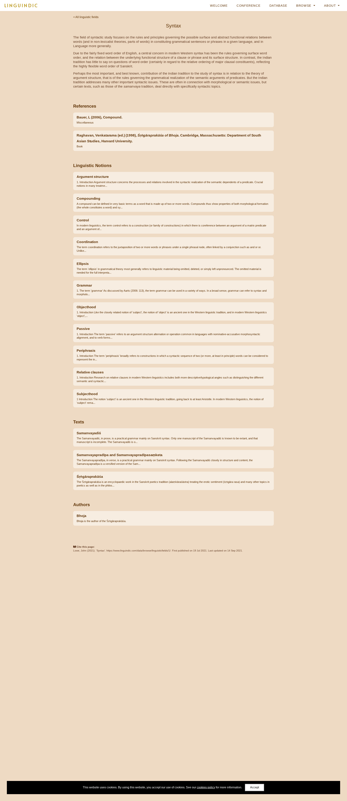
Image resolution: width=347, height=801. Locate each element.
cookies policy (206, 787)
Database (278, 5)
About (330, 5)
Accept (254, 787)
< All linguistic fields (85, 17)
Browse (304, 5)
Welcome (219, 5)
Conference (248, 5)
